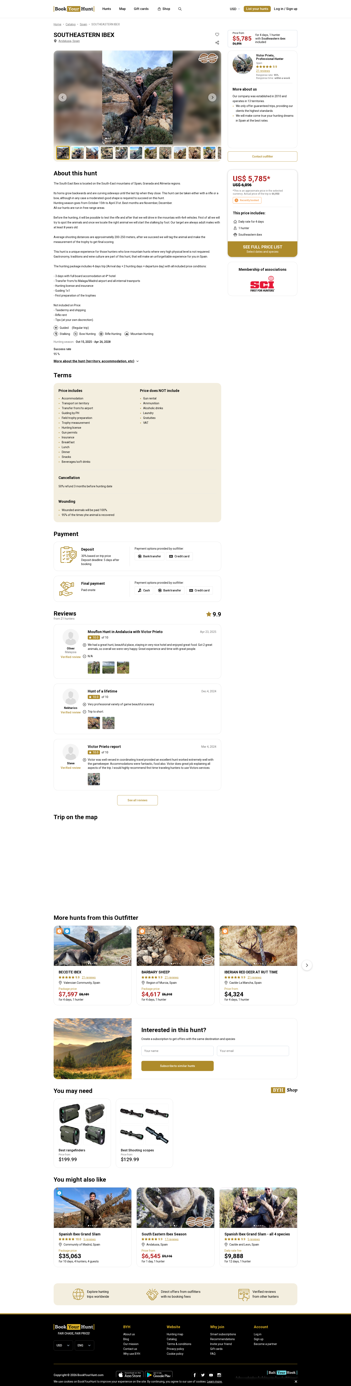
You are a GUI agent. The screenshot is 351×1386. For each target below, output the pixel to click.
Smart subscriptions (223, 1334)
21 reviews (263, 70)
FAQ (213, 1353)
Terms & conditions (179, 1344)
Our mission (131, 1344)
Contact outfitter (262, 156)
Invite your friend (221, 1344)
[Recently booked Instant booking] (64, 931)
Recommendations (222, 1339)
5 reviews (89, 1239)
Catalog (172, 1339)
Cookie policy (175, 1353)
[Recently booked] (143, 931)
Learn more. (214, 1381)
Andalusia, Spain (69, 41)
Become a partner (265, 1344)
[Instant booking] (60, 1193)
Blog (126, 1339)
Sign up (291, 9)
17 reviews (172, 1239)
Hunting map (175, 1334)
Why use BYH (131, 1353)
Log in (278, 9)
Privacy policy (175, 1348)
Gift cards (216, 1348)
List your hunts (257, 9)
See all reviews (137, 800)
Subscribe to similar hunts (177, 1066)
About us (129, 1334)
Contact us (130, 1348)
